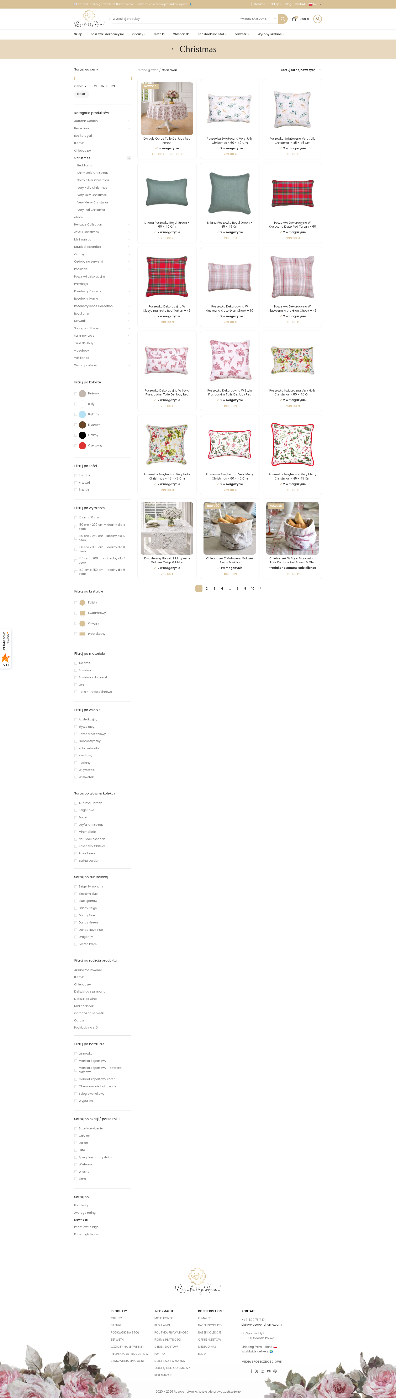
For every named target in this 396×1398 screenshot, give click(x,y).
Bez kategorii (83, 136)
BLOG (202, 1354)
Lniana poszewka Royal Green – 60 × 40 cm (167, 225)
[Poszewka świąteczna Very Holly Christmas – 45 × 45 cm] (167, 444)
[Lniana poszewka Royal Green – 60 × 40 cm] (167, 192)
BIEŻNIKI (116, 1325)
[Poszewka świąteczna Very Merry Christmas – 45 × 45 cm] (292, 444)
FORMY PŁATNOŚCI (167, 1339)
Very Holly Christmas (92, 188)
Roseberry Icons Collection (93, 306)
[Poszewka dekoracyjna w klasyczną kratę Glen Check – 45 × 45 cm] (292, 276)
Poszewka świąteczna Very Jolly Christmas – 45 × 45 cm (292, 140)
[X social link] (257, 1371)
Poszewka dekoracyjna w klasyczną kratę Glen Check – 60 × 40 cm (230, 310)
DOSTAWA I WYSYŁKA (169, 1361)
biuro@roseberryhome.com (262, 1324)
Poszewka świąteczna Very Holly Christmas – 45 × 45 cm (167, 476)
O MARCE (204, 1318)
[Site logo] (89, 18)
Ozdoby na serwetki (88, 261)
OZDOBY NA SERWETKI (126, 1347)
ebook (78, 217)
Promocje (81, 284)
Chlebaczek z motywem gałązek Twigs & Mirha (229, 560)
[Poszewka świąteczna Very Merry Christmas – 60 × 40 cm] (230, 444)
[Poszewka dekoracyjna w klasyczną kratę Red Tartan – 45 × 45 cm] (167, 276)
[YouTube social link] (268, 1371)
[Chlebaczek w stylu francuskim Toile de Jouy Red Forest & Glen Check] (292, 528)
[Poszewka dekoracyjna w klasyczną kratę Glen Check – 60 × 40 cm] (230, 276)
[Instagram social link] (262, 1371)
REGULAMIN (162, 1325)
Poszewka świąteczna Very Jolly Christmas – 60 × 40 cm (230, 140)
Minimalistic (82, 239)
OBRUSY (116, 1318)
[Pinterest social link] (275, 1371)
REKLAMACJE (163, 1375)
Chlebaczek (82, 151)
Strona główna (148, 70)
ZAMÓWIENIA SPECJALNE (127, 1361)
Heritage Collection (88, 224)
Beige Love (82, 128)
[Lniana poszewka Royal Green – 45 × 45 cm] (230, 192)
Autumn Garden (86, 121)
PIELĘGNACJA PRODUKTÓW (129, 1354)
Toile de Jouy (83, 343)
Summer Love (84, 335)
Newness (81, 1220)
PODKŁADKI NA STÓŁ (125, 1332)
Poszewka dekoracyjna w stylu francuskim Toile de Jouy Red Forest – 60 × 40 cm (167, 394)
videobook (81, 350)
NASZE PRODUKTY (210, 1325)
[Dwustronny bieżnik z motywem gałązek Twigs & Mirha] (167, 528)
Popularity (81, 1205)
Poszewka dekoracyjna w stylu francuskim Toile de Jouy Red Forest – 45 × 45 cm (229, 394)
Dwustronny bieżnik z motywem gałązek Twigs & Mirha (167, 560)
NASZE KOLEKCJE (209, 1332)
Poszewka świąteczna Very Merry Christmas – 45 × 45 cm (292, 476)
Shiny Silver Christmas (93, 180)
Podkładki (81, 269)
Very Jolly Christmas (92, 195)
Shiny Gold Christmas (92, 173)
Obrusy (79, 254)
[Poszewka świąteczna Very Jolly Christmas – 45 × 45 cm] (292, 108)
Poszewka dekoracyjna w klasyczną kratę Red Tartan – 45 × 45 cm (166, 310)
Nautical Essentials (87, 247)
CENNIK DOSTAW (166, 1347)
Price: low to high (86, 1227)
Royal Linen (82, 313)
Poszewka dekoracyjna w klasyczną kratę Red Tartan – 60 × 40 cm (292, 227)
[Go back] (174, 49)
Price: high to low (86, 1234)
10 (252, 588)
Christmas (82, 158)
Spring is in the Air (87, 328)
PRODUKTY (119, 1311)
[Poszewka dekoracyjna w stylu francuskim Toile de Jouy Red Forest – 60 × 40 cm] (167, 360)
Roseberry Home (86, 298)
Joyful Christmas (86, 232)
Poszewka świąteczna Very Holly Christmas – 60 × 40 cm (292, 392)
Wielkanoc (81, 358)
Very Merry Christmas (93, 202)
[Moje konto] (317, 19)
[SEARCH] (283, 19)
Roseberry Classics (87, 291)
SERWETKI (117, 1339)
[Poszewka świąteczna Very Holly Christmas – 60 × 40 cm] (292, 360)
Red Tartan (85, 165)
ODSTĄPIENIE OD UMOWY (172, 1368)
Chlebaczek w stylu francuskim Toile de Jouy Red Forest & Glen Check (292, 562)
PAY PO (159, 1354)
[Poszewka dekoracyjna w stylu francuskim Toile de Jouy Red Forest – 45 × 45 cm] (230, 360)
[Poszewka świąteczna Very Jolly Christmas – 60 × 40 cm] (230, 108)
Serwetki (80, 321)
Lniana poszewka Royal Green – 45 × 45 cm (229, 225)
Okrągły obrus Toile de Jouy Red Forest (166, 140)
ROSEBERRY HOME (211, 1311)
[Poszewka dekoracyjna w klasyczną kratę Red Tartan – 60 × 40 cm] (292, 192)
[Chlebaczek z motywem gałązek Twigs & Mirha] (230, 528)
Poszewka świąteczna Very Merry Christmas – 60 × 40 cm (230, 476)
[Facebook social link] (251, 1371)
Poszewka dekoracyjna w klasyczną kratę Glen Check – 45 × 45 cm (292, 310)
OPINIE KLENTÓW (209, 1339)
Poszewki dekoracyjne (90, 276)
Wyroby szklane (85, 365)
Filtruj (81, 94)
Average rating (85, 1213)
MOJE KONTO (164, 1318)
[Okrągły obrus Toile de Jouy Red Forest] (167, 108)
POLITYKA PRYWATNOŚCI (171, 1332)
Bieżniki (79, 143)
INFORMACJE (164, 1311)
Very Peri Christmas (91, 210)
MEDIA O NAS (207, 1347)
